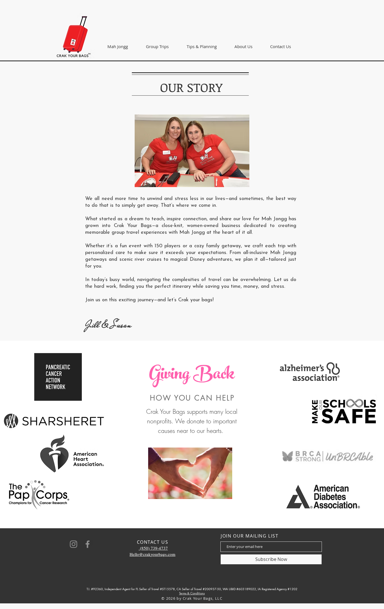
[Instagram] (73, 544)
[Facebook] (87, 544)
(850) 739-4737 (153, 548)
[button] (157, 46)
